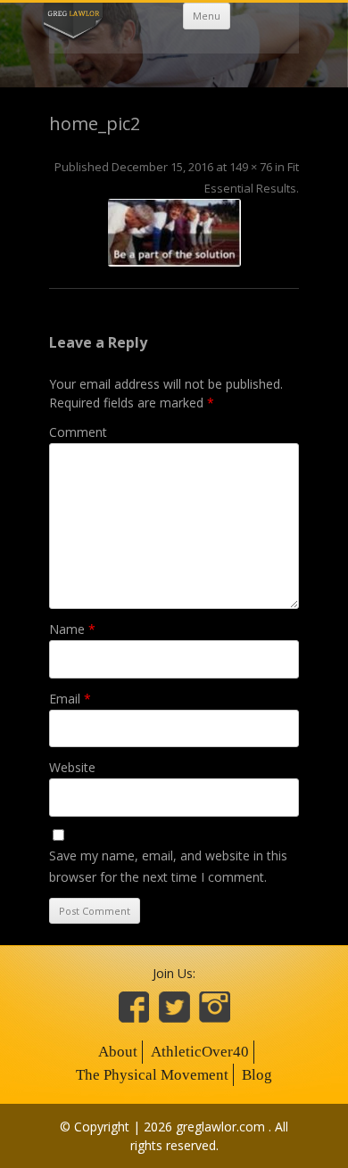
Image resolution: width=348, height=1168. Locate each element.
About (117, 1051)
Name (72, 629)
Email (70, 698)
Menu (206, 15)
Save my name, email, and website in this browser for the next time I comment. (168, 866)
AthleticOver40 (200, 1051)
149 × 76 (250, 167)
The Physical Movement (152, 1074)
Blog (257, 1074)
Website (72, 767)
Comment (78, 432)
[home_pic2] (174, 233)
